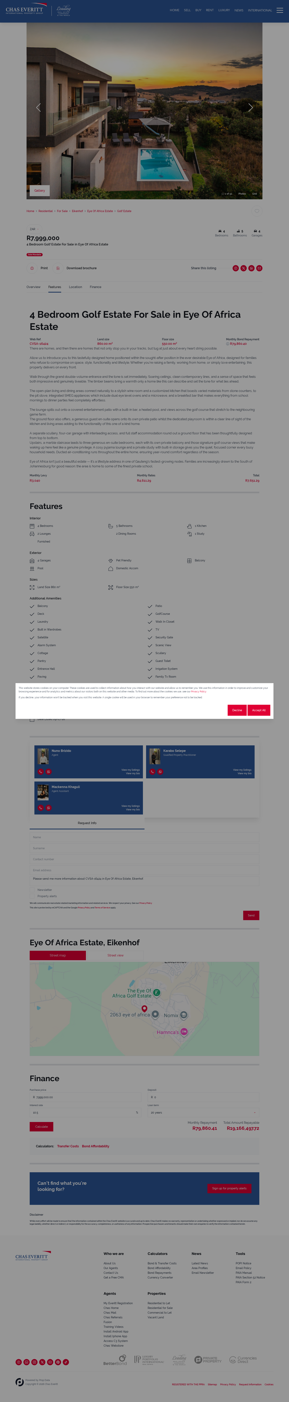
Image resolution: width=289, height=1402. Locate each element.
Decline (237, 710)
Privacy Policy (198, 691)
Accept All (259, 710)
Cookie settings (212, 710)
